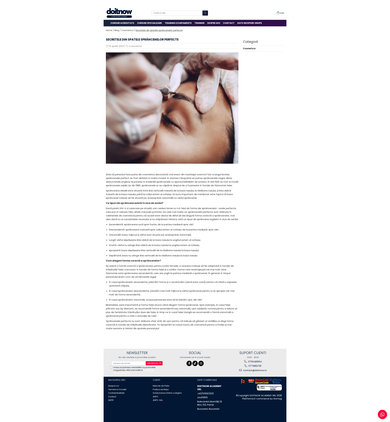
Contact (228, 23)
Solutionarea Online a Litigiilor (167, 393)
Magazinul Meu (117, 379)
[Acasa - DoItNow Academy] (121, 13)
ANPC (155, 396)
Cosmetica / (128, 30)
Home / (110, 30)
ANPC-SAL (158, 400)
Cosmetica (135, 46)
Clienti (156, 379)
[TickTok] (195, 363)
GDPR (110, 400)
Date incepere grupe (249, 23)
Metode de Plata (161, 386)
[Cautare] (205, 13)
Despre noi (213, 23)
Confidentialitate (116, 393)
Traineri (199, 23)
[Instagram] (201, 363)
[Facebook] (189, 363)
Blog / (118, 30)
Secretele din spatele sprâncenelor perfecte (159, 30)
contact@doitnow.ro (255, 370)
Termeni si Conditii (117, 389)
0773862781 (254, 365)
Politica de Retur (161, 389)
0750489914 (255, 361)
